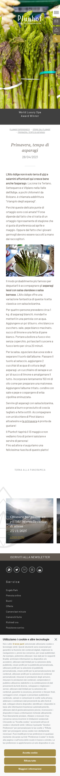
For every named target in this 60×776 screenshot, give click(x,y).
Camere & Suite (14, 617)
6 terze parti (18, 644)
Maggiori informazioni (30, 769)
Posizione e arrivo (15, 627)
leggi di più (17, 537)
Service (13, 582)
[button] (55, 639)
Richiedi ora (12, 622)
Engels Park (12, 590)
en (12, 6)
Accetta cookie (30, 753)
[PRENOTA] (56, 30)
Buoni (9, 600)
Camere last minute (16, 611)
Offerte (9, 606)
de (6, 6)
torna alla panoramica (30, 469)
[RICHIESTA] (56, 21)
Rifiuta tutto (30, 761)
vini (44, 174)
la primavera (29, 421)
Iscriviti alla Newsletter (30, 557)
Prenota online (13, 595)
